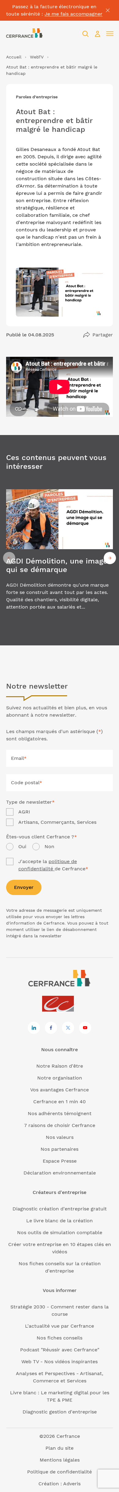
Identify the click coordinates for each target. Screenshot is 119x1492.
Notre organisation (59, 1078)
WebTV (37, 56)
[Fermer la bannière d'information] (108, 10)
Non (49, 846)
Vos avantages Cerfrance (59, 1090)
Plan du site (59, 1448)
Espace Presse (60, 1161)
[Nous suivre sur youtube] (85, 1028)
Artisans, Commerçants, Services (57, 822)
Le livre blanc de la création (59, 1220)
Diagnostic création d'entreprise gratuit (60, 1209)
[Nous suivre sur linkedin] (34, 1028)
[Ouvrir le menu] (109, 33)
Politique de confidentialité (59, 1472)
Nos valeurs (60, 1137)
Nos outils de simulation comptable (59, 1232)
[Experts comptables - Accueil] (59, 1004)
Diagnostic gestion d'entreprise (60, 1412)
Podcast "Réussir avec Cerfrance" (59, 1350)
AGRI (24, 812)
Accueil (13, 56)
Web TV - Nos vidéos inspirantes (59, 1361)
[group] (59, 558)
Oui (22, 846)
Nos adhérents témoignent (60, 1113)
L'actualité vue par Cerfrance (59, 1326)
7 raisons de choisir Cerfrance (59, 1125)
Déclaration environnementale (59, 1173)
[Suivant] (110, 558)
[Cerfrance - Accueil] (24, 33)
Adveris (72, 1484)
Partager (102, 335)
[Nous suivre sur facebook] (51, 1028)
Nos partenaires (59, 1149)
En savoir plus (59, 558)
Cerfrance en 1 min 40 (59, 1101)
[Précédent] (9, 558)
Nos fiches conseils (59, 1338)
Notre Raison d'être (59, 1066)
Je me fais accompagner (74, 14)
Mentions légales (60, 1460)
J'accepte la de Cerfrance (53, 865)
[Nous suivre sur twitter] (68, 1028)
